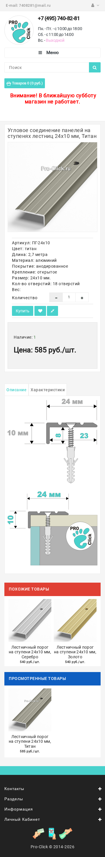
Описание (16, 389)
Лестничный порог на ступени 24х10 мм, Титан (30, 741)
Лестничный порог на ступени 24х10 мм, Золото (75, 652)
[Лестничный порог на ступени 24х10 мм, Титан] (52, 187)
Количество (25, 297)
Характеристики (48, 389)
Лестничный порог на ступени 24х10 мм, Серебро (30, 652)
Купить (22, 311)
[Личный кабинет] (95, 5)
